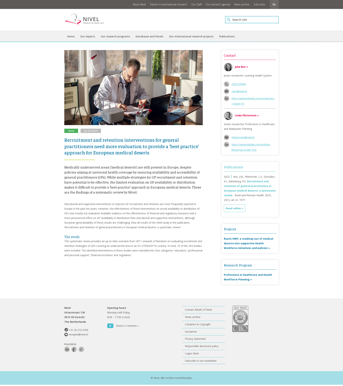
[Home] (86, 19)
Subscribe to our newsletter (201, 360)
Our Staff (196, 4)
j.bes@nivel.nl (239, 91)
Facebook (74, 349)
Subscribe (259, 4)
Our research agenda (218, 4)
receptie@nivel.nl (78, 334)
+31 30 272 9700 (78, 330)
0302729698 (239, 84)
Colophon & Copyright (198, 324)
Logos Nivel (192, 353)
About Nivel (139, 4)
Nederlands (274, 4)
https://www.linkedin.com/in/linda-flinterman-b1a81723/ (251, 145)
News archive (241, 4)
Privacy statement (195, 338)
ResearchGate (81, 349)
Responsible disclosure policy (201, 346)
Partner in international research (168, 4)
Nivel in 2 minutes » (127, 325)
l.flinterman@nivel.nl (243, 137)
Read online (233, 208)
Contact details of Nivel (198, 309)
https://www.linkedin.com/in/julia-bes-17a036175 (253, 99)
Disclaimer (191, 331)
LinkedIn (67, 349)
